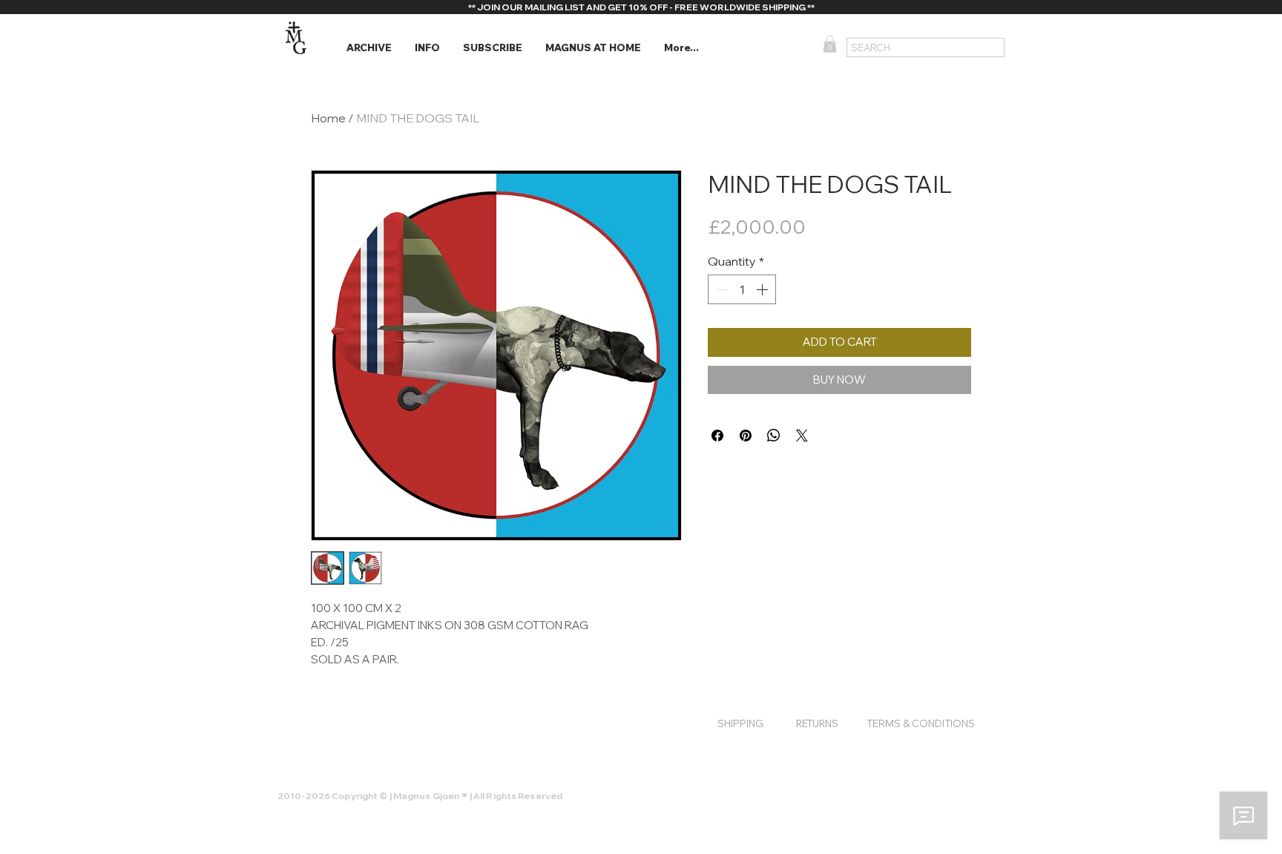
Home (328, 118)
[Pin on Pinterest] (746, 435)
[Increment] (763, 289)
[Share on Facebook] (717, 435)
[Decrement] (720, 289)
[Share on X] (802, 435)
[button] (369, 48)
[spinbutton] (742, 289)
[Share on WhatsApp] (774, 435)
